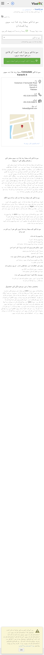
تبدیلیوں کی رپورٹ (32, 143)
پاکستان (32, 42)
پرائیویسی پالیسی (26, 646)
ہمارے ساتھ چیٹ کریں (13, 31)
